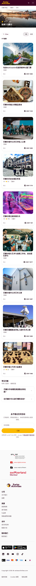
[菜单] (33, 3)
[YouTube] (12, 554)
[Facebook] (8, 554)
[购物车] (28, 3)
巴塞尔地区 (5, 7)
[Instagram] (17, 554)
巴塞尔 (12, 7)
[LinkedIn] (3, 554)
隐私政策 (26, 435)
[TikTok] (22, 554)
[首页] (6, 2)
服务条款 (32, 435)
